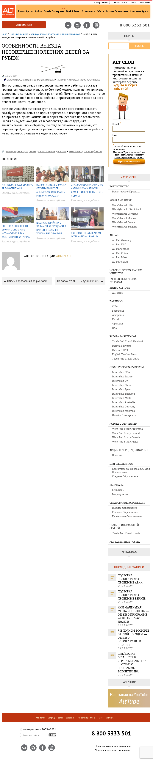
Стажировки (88, 11)
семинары (118, 490)
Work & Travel (73, 11)
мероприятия (120, 494)
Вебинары (117, 485)
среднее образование (125, 476)
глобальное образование (127, 516)
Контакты (145, 2)
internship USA (121, 372)
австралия (118, 315)
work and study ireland (126, 433)
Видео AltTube (120, 287)
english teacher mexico (125, 354)
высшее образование (124, 507)
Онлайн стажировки (54, 11)
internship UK (120, 380)
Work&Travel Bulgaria (124, 226)
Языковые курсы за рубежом (84, 79)
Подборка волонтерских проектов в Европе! (132, 595)
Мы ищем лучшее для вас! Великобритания (18, 186)
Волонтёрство (25, 11)
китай (115, 319)
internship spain (121, 389)
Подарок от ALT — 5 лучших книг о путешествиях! (81, 281)
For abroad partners (86, 717)
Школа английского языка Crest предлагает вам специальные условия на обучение (51, 228)
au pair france (120, 248)
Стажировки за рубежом (127, 367)
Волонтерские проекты (126, 191)
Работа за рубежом (123, 336)
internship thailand (123, 393)
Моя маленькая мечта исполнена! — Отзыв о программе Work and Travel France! (133, 614)
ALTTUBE (117, 292)
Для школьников (18, 34)
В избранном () (102, 2)
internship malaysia (123, 410)
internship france (122, 376)
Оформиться (24, 24)
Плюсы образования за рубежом (27, 281)
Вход (133, 2)
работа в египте (121, 345)
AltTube (129, 701)
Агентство (40, 717)
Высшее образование (117, 11)
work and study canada (126, 437)
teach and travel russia (126, 533)
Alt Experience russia (125, 541)
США (115, 306)
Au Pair (38, 11)
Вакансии (116, 301)
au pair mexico (120, 257)
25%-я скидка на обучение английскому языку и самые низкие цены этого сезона (87, 190)
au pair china (120, 253)
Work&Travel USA (122, 205)
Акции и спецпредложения (129, 450)
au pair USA (119, 244)
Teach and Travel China (125, 358)
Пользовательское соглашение (112, 750)
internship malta (121, 398)
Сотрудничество (55, 717)
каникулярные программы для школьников (55, 34)
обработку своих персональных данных (129, 156)
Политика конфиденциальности (113, 746)
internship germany (123, 406)
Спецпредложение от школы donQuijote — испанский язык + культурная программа (16, 232)
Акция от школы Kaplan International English (86, 234)
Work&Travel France (123, 222)
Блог (4, 34)
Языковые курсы (139, 11)
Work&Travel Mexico (124, 218)
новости (61, 79)
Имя (115, 135)
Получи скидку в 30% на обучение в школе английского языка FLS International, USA (51, 190)
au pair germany (122, 240)
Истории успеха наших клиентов (126, 272)
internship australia (123, 402)
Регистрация (120, 2)
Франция (117, 323)
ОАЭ (114, 327)
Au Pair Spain (120, 261)
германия (118, 310)
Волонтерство (119, 186)
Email (117, 124)
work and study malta (125, 441)
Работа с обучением (123, 423)
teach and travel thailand (127, 341)
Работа (100, 11)
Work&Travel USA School (126, 209)
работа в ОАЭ (120, 350)
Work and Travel (121, 200)
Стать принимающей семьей (124, 526)
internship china (121, 385)
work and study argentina (127, 428)
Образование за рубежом (127, 502)
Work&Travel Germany (125, 213)
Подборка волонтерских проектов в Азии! (130, 579)
